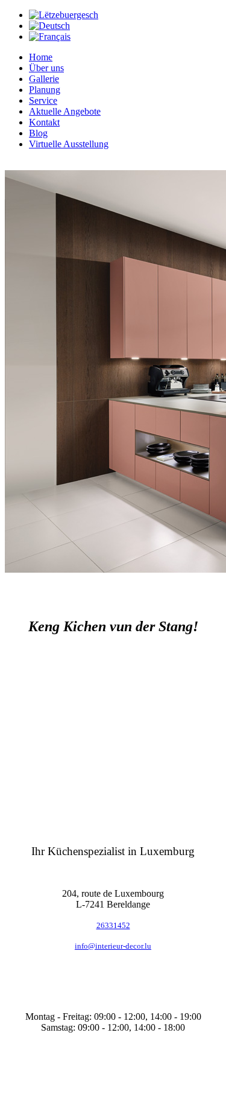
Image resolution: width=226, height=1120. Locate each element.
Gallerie (44, 79)
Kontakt (44, 122)
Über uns (46, 68)
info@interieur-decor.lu (113, 945)
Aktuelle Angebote (65, 111)
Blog (38, 133)
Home (40, 57)
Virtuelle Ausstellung (68, 144)
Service (43, 100)
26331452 (113, 925)
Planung (44, 89)
